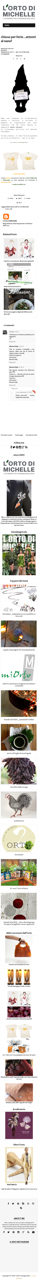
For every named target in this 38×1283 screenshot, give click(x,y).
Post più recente (6, 435)
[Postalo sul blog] (8, 209)
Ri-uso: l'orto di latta (19, 888)
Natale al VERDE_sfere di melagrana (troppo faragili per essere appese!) (19, 923)
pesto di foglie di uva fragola (19, 753)
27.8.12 (29, 392)
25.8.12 (21, 367)
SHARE (11, 198)
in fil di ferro (19, 821)
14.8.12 (21, 346)
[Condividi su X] (9, 209)
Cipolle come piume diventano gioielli (19, 261)
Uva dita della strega (19, 787)
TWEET (20, 198)
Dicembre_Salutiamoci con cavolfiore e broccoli (19, 615)
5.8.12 (17, 332)
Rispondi (12, 341)
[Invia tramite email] (6, 209)
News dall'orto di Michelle (7, 49)
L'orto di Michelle (10, 221)
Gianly (11, 332)
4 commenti (5, 54)
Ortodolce (19, 855)
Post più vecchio (31, 435)
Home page (19, 435)
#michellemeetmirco (12, 286)
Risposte (15, 388)
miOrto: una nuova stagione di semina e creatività (19, 685)
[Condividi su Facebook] (11, 209)
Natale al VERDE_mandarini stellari (19, 719)
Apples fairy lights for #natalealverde (19, 650)
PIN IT (20, 202)
